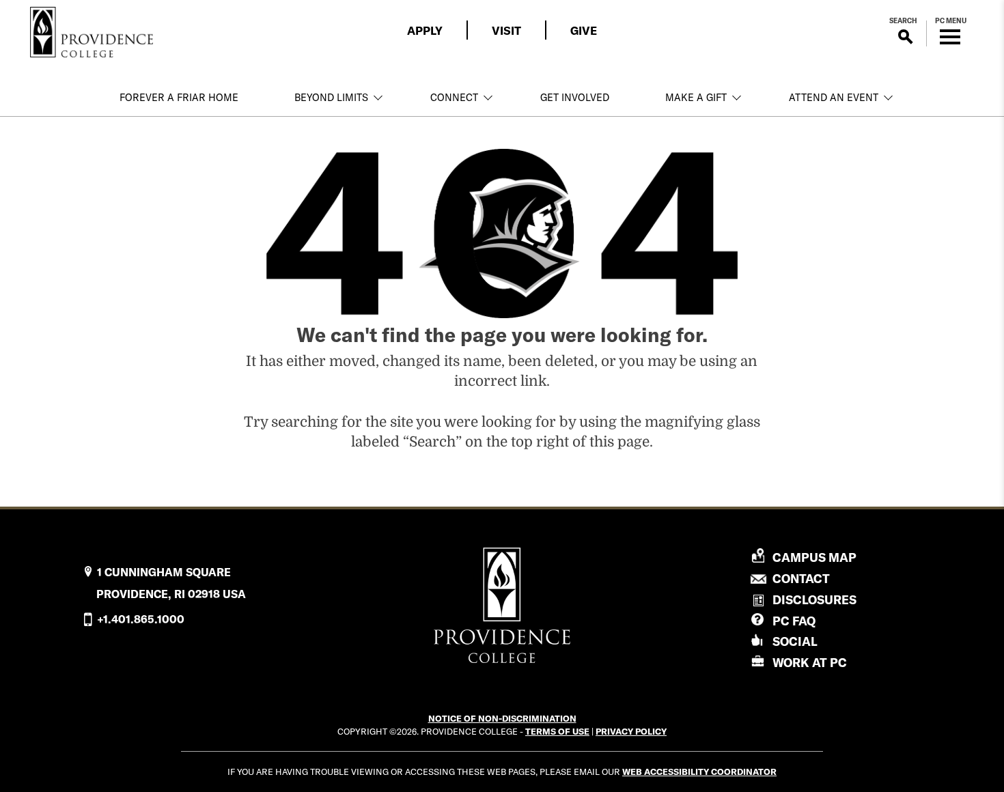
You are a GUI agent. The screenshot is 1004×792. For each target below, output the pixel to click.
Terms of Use (557, 731)
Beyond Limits (331, 97)
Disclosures (814, 600)
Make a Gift (696, 97)
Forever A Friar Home (179, 97)
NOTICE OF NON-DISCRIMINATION (502, 718)
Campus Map (814, 558)
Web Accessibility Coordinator (699, 771)
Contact (801, 579)
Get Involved (574, 97)
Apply (425, 30)
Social (795, 641)
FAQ (793, 621)
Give (583, 30)
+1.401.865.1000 (140, 619)
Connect (454, 97)
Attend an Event (833, 97)
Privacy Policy (631, 731)
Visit (506, 30)
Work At (809, 662)
